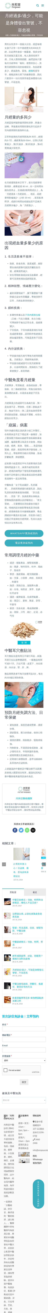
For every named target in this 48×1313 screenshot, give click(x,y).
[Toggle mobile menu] (42, 5)
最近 (35, 892)
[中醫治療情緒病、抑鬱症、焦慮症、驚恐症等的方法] (7, 984)
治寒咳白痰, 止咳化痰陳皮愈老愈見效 (27, 915)
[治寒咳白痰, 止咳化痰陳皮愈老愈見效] (7, 914)
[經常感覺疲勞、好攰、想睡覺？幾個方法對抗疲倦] (7, 956)
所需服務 (7, 1056)
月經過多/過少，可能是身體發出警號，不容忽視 (28, 971)
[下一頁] (44, 864)
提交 (24, 1082)
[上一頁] (4, 864)
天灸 (6, 1309)
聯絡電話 (7, 1035)
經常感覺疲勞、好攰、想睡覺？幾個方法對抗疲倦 (27, 957)
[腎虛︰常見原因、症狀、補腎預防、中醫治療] (7, 928)
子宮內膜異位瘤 (32, 315)
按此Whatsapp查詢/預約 (38, 1159)
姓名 (5, 1024)
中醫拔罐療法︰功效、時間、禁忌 (27, 943)
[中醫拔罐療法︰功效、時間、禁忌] (7, 942)
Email (5, 1045)
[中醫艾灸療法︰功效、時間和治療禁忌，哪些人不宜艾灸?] (7, 900)
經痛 (31, 71)
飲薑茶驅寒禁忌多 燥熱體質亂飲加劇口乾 (28, 999)
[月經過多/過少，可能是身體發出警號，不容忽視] (7, 970)
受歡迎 (13, 892)
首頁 (6, 35)
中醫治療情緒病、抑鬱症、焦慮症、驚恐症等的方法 (27, 985)
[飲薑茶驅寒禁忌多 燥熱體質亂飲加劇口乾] (7, 998)
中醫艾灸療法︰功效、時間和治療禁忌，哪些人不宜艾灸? (27, 901)
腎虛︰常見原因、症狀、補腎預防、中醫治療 (27, 929)
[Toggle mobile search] (37, 5)
